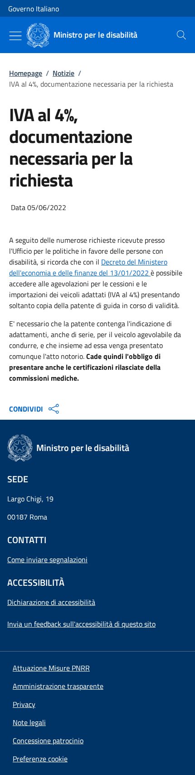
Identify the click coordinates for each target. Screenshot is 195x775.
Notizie (63, 73)
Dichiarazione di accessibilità (51, 602)
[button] (40, 758)
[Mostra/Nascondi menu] (15, 36)
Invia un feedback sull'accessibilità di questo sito (81, 623)
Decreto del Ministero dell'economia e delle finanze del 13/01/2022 (88, 267)
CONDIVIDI (26, 408)
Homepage (25, 73)
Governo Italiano (33, 8)
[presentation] (181, 34)
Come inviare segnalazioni (47, 559)
